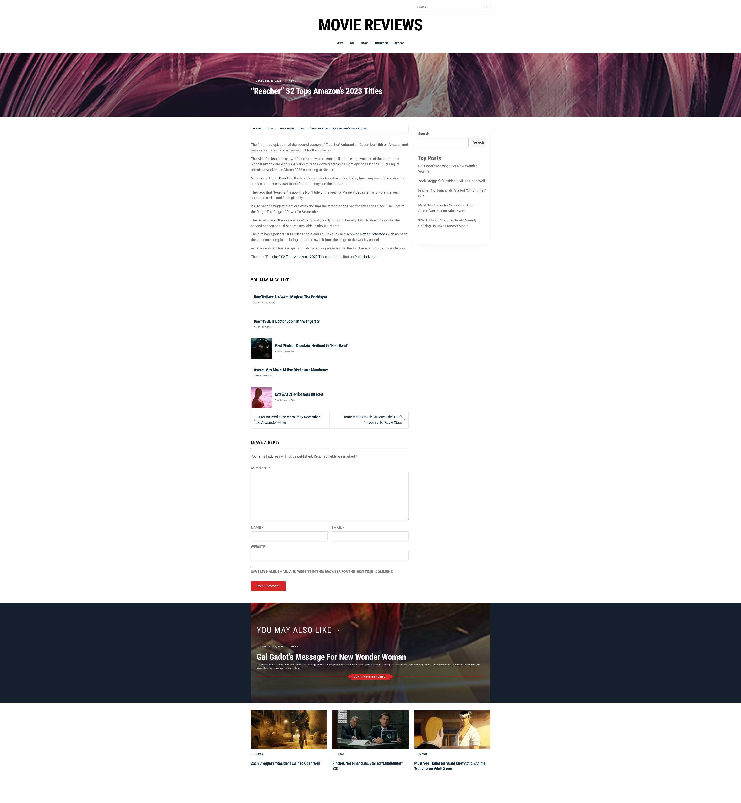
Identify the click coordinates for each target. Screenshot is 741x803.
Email (338, 528)
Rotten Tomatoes (373, 234)
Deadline (286, 178)
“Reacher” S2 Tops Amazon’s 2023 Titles (296, 257)
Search (423, 134)
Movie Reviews (370, 25)
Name (257, 528)
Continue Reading (370, 676)
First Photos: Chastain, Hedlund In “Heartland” (311, 345)
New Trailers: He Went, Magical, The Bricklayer (290, 297)
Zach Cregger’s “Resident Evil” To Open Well (451, 181)
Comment (260, 468)
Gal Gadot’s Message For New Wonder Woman (447, 168)
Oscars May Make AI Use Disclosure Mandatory (291, 370)
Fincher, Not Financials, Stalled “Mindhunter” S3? (452, 193)
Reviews (399, 43)
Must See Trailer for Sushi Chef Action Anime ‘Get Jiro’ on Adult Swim (447, 208)
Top (352, 43)
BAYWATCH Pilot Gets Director (299, 394)
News (340, 43)
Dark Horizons (365, 257)
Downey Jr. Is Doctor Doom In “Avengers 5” (287, 321)
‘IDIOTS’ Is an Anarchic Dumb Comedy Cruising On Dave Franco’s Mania (447, 223)
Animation (381, 43)
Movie (364, 43)
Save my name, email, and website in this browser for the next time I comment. (322, 572)
